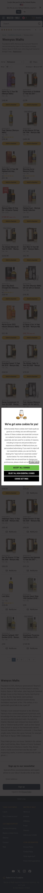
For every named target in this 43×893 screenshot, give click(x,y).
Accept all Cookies (21, 468)
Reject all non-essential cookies (21, 473)
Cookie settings (21, 479)
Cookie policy (34, 462)
